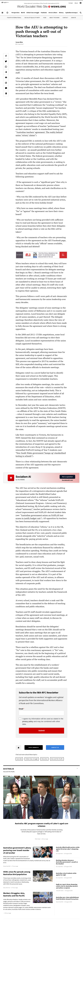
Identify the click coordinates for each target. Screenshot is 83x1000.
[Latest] (7, 13)
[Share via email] (6, 77)
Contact (71, 3)
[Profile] (80, 3)
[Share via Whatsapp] (6, 66)
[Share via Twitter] (6, 61)
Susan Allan (19, 42)
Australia (19, 759)
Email (21, 709)
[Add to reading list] (6, 93)
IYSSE (44, 17)
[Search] (80, 13)
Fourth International (14, 17)
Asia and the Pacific (57, 759)
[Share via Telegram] (6, 72)
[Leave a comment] (6, 88)
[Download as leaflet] (6, 82)
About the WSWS (54, 17)
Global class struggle (32, 759)
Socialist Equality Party (32, 17)
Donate (73, 17)
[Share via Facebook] (6, 56)
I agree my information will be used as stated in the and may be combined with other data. (42, 721)
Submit (41, 731)
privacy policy (27, 721)
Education (44, 759)
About (76, 3)
